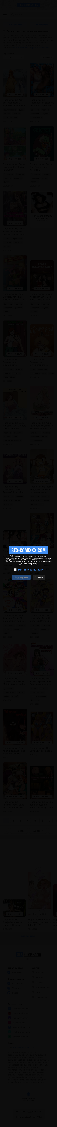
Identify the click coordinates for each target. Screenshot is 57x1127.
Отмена (39, 577)
